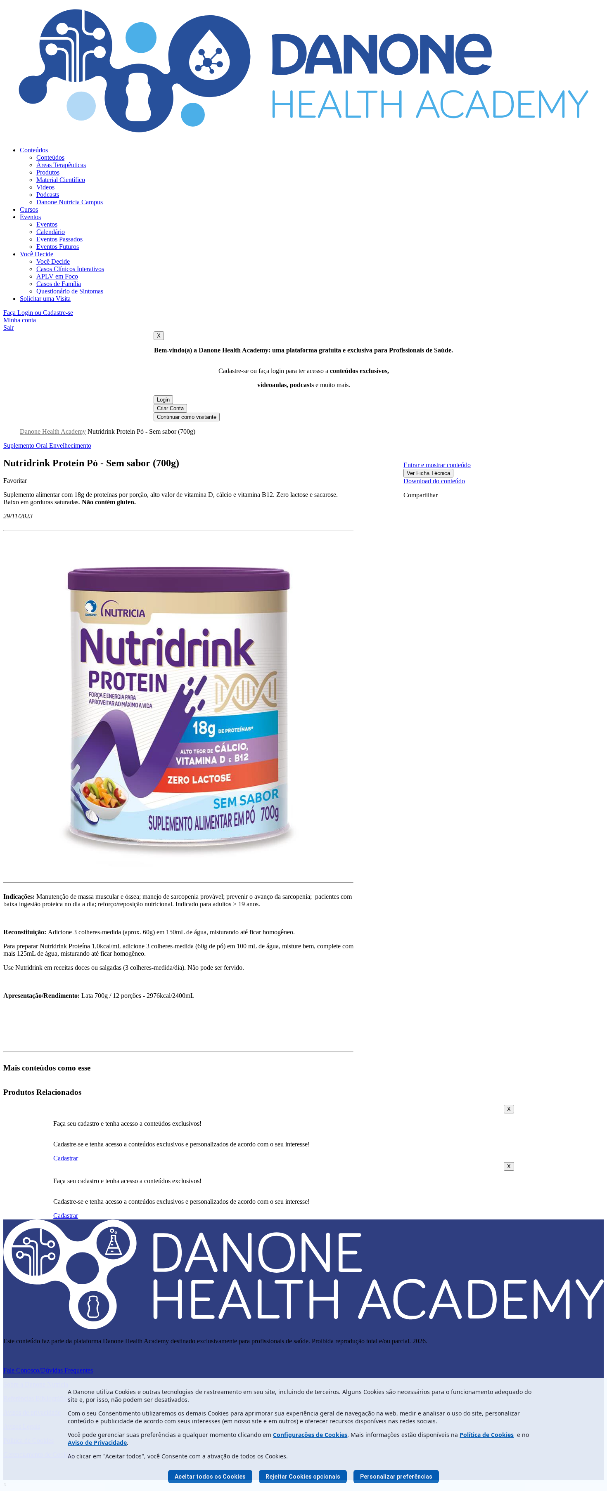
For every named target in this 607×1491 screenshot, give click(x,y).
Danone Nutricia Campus (69, 202)
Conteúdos (34, 150)
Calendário (50, 231)
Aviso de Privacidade (97, 1442)
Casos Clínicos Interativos (70, 268)
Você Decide (36, 254)
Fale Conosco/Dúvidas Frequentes (48, 1370)
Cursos (29, 209)
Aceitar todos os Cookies (210, 1476)
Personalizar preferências (396, 1476)
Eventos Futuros (57, 246)
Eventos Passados (59, 239)
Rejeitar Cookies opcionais (303, 1476)
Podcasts (47, 194)
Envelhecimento (70, 445)
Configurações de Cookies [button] (310, 1435)
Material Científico (60, 179)
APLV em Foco (57, 276)
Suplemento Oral (26, 445)
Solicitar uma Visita (45, 298)
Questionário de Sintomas (69, 291)
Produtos (47, 172)
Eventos (30, 216)
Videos (45, 187)
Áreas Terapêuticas (61, 164)
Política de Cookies (487, 1435)
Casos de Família (58, 283)
